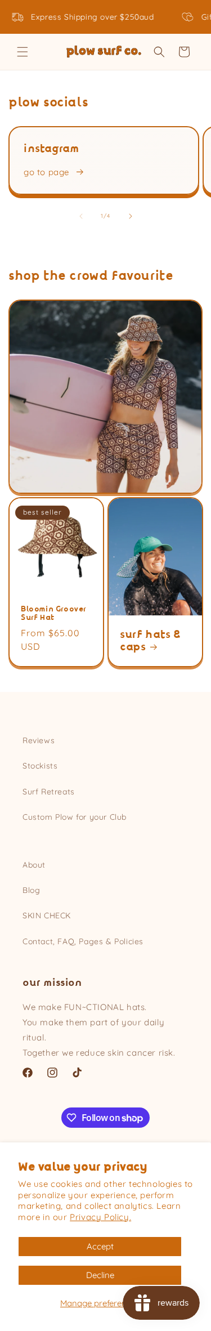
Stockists (40, 766)
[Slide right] (130, 216)
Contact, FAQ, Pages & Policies (83, 941)
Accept (100, 1246)
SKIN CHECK (47, 915)
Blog (31, 890)
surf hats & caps (150, 640)
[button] (22, 51)
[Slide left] (81, 216)
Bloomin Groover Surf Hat (54, 613)
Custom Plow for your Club (75, 817)
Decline (100, 1275)
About (34, 865)
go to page (46, 172)
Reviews (39, 740)
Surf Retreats (49, 792)
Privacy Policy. (100, 1217)
